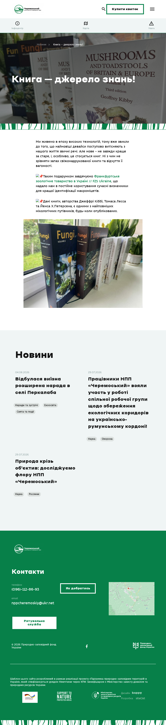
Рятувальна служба (34, 623)
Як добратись (78, 588)
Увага (151, 28)
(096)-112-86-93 (25, 590)
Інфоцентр (17, 28)
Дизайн (125, 693)
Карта (86, 28)
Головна (25, 44)
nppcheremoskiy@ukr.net (33, 603)
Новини (41, 44)
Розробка (133, 698)
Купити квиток (125, 9)
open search (103, 9)
